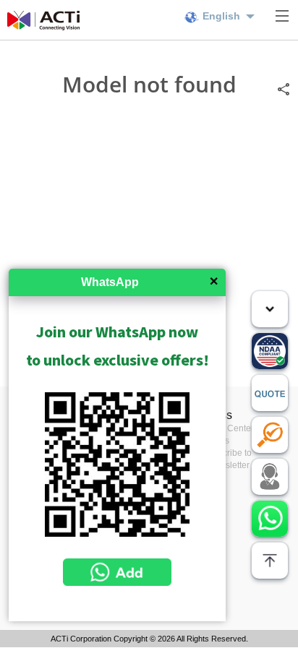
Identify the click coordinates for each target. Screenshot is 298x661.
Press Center (228, 428)
